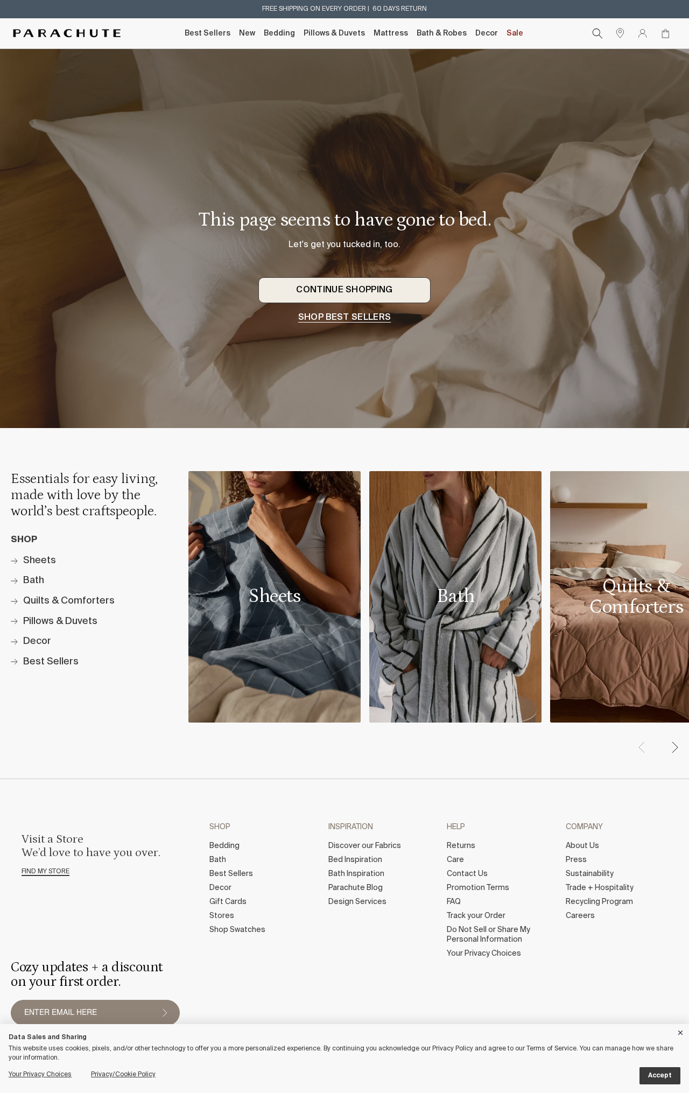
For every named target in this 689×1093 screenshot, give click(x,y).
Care (455, 860)
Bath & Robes (442, 33)
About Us (582, 846)
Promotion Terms (478, 888)
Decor (486, 33)
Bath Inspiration (356, 874)
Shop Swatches (237, 930)
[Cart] (665, 33)
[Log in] (642, 33)
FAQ (454, 902)
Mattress (391, 33)
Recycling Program (599, 902)
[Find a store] (620, 33)
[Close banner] (681, 1031)
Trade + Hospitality (600, 888)
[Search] (597, 33)
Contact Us (467, 874)
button (165, 1013)
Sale (515, 33)
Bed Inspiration (355, 860)
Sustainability (590, 874)
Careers (580, 916)
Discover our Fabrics (364, 846)
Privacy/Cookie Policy (123, 1074)
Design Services (357, 902)
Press (576, 860)
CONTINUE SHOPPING (344, 290)
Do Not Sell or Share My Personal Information (488, 934)
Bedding (279, 33)
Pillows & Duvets (334, 33)
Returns (461, 846)
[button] (674, 747)
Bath (217, 860)
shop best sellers (344, 317)
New (247, 33)
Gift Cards (228, 902)
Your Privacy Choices (484, 953)
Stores (221, 916)
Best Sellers (207, 33)
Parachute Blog (355, 888)
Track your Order (476, 916)
